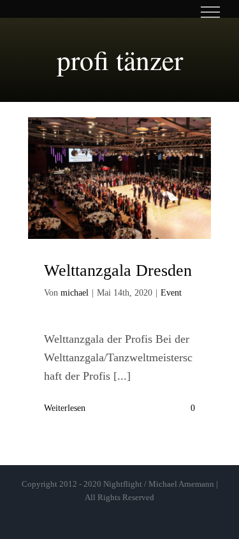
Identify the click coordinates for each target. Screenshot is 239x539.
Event (171, 293)
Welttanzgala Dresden (118, 270)
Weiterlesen (64, 408)
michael (75, 293)
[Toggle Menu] (211, 12)
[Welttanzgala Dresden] (120, 178)
